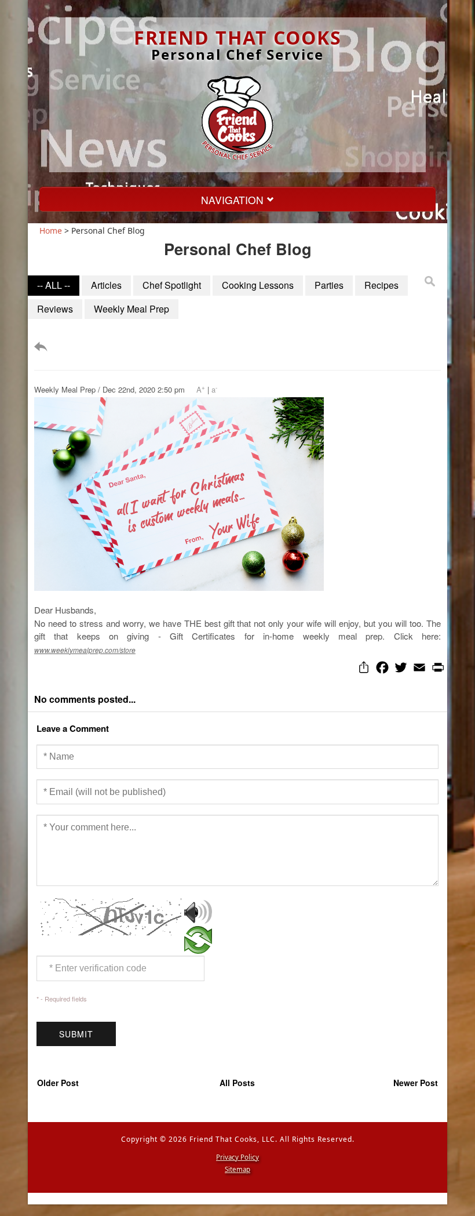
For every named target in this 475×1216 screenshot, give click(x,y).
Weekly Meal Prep (131, 308)
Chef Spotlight (171, 285)
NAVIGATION (233, 200)
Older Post (58, 1082)
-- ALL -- (53, 285)
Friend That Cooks (238, 37)
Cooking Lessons (258, 285)
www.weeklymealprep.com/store (85, 650)
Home (50, 230)
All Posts (237, 1082)
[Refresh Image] (198, 947)
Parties (329, 285)
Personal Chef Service (237, 54)
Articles (106, 285)
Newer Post (415, 1082)
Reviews (55, 308)
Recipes (381, 285)
